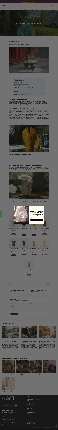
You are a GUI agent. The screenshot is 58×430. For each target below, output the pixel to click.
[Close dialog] (43, 207)
